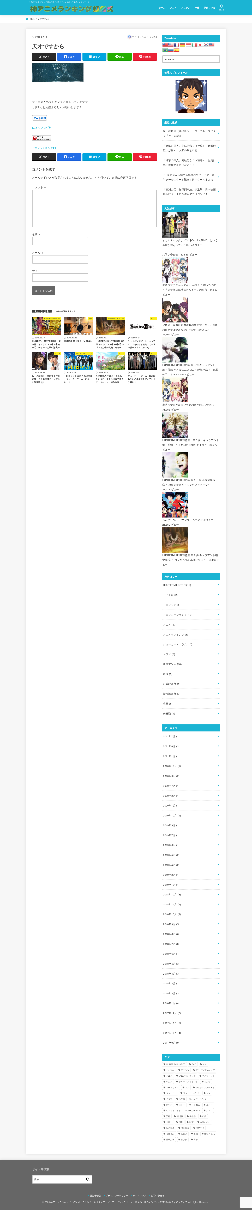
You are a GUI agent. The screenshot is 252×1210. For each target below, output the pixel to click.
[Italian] (194, 44)
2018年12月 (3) (172, 894)
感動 (181, 1122)
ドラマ (169, 654)
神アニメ (200, 1127)
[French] (177, 44)
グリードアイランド (188, 1081)
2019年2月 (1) (171, 874)
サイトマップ (139, 1195)
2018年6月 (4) (171, 953)
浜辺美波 (170, 1127)
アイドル (170, 595)
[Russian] (171, 50)
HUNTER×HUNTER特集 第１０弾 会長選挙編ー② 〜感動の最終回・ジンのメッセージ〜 (190, 482)
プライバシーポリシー (116, 1195)
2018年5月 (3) (171, 963)
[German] (183, 44)
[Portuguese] (165, 50)
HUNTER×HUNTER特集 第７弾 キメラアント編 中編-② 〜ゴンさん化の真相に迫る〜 (190, 557)
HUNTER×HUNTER (177, 585)
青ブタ (184, 1139)
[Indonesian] (188, 44)
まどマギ (170, 1070)
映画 (167, 703)
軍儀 (196, 1133)
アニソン (185, 7)
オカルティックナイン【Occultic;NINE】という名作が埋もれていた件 (190, 242)
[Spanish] (177, 50)
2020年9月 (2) (171, 776)
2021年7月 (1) (171, 736)
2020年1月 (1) (171, 805)
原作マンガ (209, 7)
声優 (197, 7)
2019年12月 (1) (172, 815)
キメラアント (208, 1075)
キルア (169, 1081)
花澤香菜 (170, 1133)
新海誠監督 (171, 693)
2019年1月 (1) (171, 884)
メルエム (195, 1104)
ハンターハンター (199, 1098)
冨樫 (168, 1116)
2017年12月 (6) (172, 1013)
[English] (171, 44)
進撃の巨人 (209, 1133)
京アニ (209, 1110)
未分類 (169, 713)
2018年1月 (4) (171, 1003)
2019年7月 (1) (171, 835)
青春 (196, 1139)
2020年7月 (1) (171, 785)
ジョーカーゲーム (191, 1093)
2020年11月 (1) (172, 766)
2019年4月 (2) (171, 865)
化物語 (192, 1116)
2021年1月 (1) (171, 756)
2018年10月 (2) (172, 914)
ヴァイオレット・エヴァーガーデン (183, 1110)
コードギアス (172, 1087)
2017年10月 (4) (172, 1033)
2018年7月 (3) (171, 944)
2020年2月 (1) (171, 795)
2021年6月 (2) (171, 746)
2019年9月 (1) (171, 825)
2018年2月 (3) (171, 993)
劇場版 (180, 1116)
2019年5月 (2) (171, 855)
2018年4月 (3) (171, 973)
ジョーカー (171, 1093)
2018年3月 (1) (171, 983)
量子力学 (170, 1139)
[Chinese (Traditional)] (165, 44)
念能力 (169, 1122)
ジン (208, 1093)
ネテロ (182, 1098)
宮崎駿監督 (171, 683)
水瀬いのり (205, 1122)
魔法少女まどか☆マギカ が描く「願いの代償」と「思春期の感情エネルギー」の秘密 (190, 287)
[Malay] (212, 44)
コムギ (207, 1081)
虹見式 (184, 1133)
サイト (36, 271)
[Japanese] (200, 44)
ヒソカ (169, 1104)
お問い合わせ (170, 254)
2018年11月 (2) (172, 904)
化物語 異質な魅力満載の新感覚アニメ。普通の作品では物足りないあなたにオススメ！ (190, 327)
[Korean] (206, 44)
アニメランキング (42, 148)
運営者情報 (95, 1195)
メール (37, 252)
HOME (32, 19)
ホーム (162, 7)
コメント (39, 187)
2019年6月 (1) (171, 845)
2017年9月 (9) (171, 1042)
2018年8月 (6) (171, 934)
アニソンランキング (177, 614)
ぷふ (205, 1064)
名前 (36, 234)
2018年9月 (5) (171, 924)
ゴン (187, 1087)
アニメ (173, 7)
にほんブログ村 (42, 127)
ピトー (182, 1104)
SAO (194, 1064)
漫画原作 (185, 1127)
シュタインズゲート (205, 1087)
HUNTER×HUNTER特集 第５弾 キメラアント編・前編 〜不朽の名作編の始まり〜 (190, 442)
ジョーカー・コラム (177, 644)
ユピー (209, 1104)
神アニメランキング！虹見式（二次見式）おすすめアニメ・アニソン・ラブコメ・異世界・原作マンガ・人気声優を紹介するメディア (119, 1202)
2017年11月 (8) (172, 1023)
